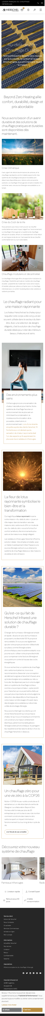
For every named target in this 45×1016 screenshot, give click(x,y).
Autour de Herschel (10, 919)
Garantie (6, 959)
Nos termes (7, 946)
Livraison (6, 949)
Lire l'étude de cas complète (16, 832)
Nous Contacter (9, 922)
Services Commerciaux (11, 929)
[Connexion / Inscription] (28, 9)
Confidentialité (8, 956)
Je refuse (5, 1010)
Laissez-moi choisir (9, 1005)
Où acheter (7, 926)
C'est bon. (27, 1010)
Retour (6, 953)
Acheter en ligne (9, 932)
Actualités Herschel (10, 943)
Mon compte (8, 935)
